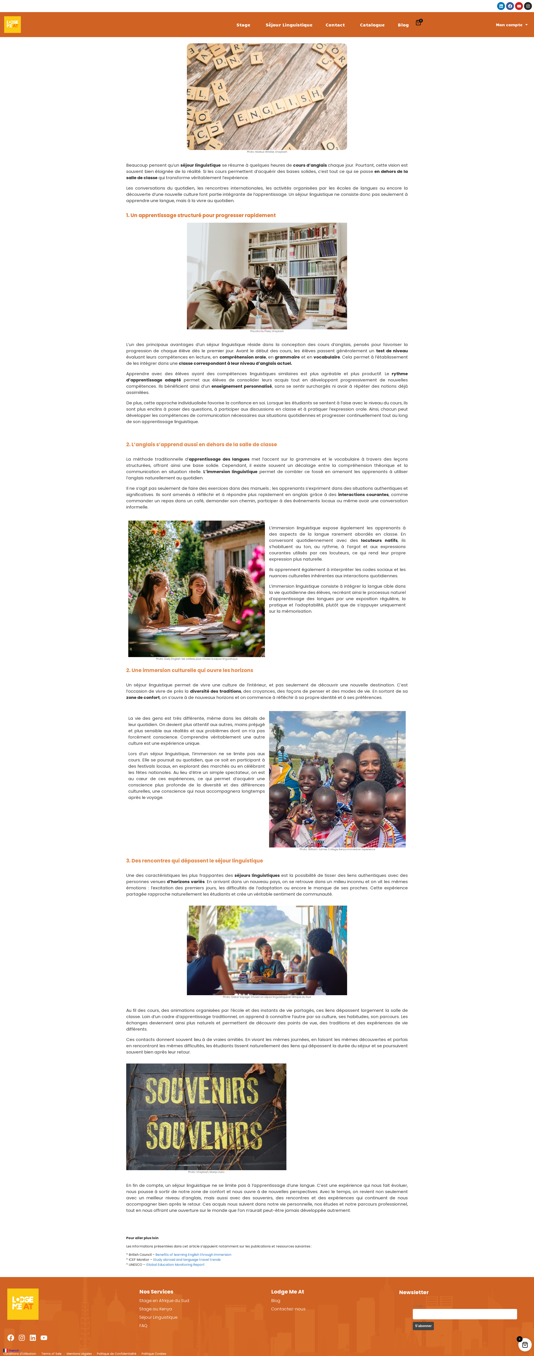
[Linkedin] (501, 6)
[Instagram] (528, 6)
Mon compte (509, 24)
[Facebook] (510, 6)
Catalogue (372, 24)
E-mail (417, 1306)
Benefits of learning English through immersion (193, 1254)
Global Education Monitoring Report (175, 1264)
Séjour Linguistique (289, 24)
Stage (243, 24)
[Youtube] (519, 6)
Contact (335, 24)
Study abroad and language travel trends (187, 1259)
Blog (403, 24)
